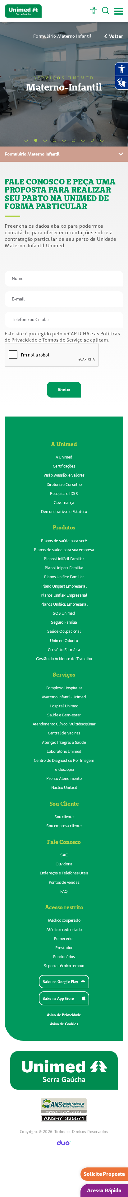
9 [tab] (101, 140)
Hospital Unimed (64, 706)
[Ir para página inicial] (23, 11)
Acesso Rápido (104, 1190)
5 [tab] (64, 140)
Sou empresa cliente (63, 825)
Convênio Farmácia (64, 649)
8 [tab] (92, 140)
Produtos (64, 527)
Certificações (64, 466)
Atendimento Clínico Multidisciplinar (64, 724)
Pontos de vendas (64, 882)
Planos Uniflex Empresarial (64, 595)
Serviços (64, 674)
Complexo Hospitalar (64, 688)
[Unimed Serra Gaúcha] (64, 1071)
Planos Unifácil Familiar (64, 558)
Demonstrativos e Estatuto (64, 511)
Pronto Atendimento (63, 778)
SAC (63, 855)
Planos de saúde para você (64, 540)
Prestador (64, 947)
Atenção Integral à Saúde (64, 742)
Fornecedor (64, 938)
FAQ (63, 891)
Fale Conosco (64, 841)
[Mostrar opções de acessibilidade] (93, 11)
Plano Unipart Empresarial (64, 586)
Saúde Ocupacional (64, 631)
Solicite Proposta (104, 1174)
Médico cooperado (64, 920)
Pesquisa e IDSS (64, 493)
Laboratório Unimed (64, 751)
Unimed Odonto (64, 640)
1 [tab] (26, 140)
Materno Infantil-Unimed (64, 697)
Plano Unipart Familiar (64, 568)
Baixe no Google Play (60, 981)
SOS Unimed (64, 613)
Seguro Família (64, 622)
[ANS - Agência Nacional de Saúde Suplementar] (64, 1110)
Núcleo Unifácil (64, 787)
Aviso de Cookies (64, 1024)
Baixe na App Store (58, 998)
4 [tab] (54, 140)
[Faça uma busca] (105, 11)
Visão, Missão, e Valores (64, 475)
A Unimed (64, 444)
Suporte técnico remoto (64, 965)
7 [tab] (83, 140)
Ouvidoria (64, 864)
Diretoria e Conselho (64, 484)
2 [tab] (35, 140)
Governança (64, 502)
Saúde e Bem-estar (64, 715)
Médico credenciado (64, 929)
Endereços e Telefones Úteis (64, 873)
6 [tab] (73, 140)
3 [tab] (45, 140)
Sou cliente (64, 816)
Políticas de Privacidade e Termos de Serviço (62, 337)
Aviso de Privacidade (64, 1015)
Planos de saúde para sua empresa (64, 549)
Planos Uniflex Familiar (64, 577)
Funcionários (64, 956)
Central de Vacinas (64, 733)
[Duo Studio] (64, 1143)
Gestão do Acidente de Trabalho (64, 658)
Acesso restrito (64, 907)
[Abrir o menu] (118, 11)
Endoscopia (64, 769)
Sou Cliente (64, 803)
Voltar (116, 36)
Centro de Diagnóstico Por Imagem (64, 760)
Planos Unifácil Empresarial (64, 604)
